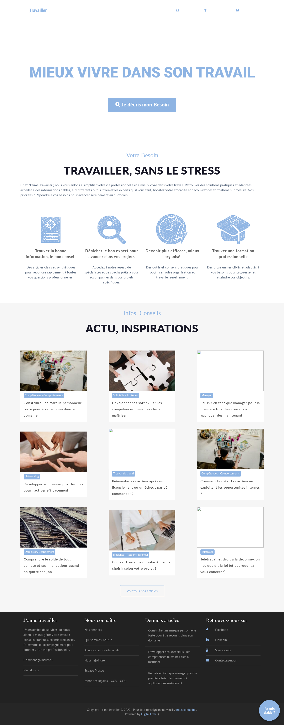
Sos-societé (222, 650)
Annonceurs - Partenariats (102, 650)
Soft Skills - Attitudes (125, 395)
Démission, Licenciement (39, 552)
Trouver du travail (123, 473)
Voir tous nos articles (142, 591)
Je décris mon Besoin (145, 104)
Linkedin (220, 640)
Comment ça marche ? (38, 660)
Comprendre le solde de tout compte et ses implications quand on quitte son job (51, 566)
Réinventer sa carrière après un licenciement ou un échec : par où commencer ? (140, 487)
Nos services (93, 629)
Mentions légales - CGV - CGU (105, 681)
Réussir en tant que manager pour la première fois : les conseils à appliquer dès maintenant (230, 409)
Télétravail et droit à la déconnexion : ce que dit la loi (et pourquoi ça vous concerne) (230, 566)
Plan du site (31, 670)
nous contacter (185, 709)
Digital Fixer (148, 714)
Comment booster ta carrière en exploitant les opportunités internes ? (230, 487)
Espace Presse (94, 670)
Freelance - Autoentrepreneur (130, 555)
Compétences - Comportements (44, 395)
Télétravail (207, 552)
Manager (206, 395)
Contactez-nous (225, 660)
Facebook (221, 629)
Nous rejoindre (94, 660)
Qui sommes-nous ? (98, 640)
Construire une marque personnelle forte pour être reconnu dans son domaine (53, 409)
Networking (32, 476)
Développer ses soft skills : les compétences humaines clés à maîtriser (137, 409)
